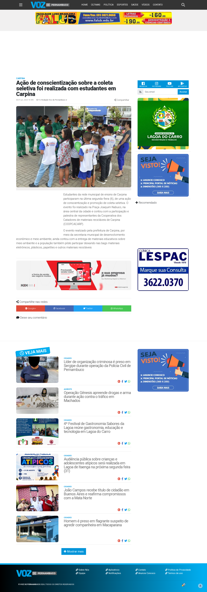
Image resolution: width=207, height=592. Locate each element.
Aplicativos (113, 570)
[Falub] (103, 18)
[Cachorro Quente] (73, 275)
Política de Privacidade (179, 570)
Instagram (156, 86)
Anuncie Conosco (146, 573)
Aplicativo (182, 86)
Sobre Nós (83, 570)
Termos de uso (175, 573)
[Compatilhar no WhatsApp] (129, 381)
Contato (142, 570)
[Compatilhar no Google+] (119, 381)
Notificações (114, 573)
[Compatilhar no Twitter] (125, 381)
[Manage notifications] (200, 586)
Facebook (143, 86)
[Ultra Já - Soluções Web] (183, 584)
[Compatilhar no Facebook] (122, 381)
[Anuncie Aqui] (163, 175)
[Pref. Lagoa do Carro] (163, 123)
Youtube (169, 86)
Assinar (183, 91)
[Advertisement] (103, 52)
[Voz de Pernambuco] (50, 4)
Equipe (81, 573)
